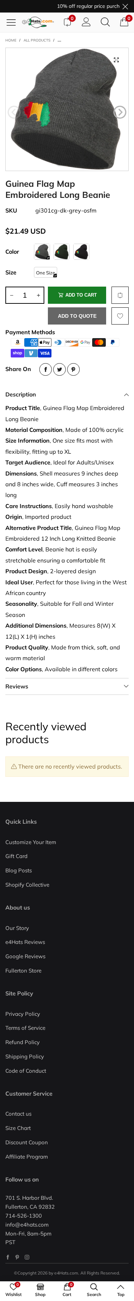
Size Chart (18, 1128)
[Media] (116, 60)
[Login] (86, 22)
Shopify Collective (27, 884)
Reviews (16, 686)
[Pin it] (73, 369)
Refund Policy (22, 1042)
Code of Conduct (25, 1070)
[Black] (81, 252)
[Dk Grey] (42, 252)
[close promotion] (125, 6)
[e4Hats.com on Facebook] (8, 1257)
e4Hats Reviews (25, 942)
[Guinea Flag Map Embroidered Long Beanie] (67, 109)
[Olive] (62, 252)
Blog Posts (18, 870)
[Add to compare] (120, 295)
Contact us (18, 1113)
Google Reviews (25, 956)
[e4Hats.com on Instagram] (27, 1257)
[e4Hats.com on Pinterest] (17, 1257)
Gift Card (16, 856)
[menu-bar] (13, 22)
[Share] (45, 369)
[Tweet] (59, 369)
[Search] (105, 22)
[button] (14, 112)
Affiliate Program (26, 1156)
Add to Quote (77, 316)
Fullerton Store (23, 970)
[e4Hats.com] (40, 22)
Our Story (17, 928)
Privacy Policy (22, 1013)
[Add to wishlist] (120, 316)
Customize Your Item (30, 842)
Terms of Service (25, 1027)
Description (20, 394)
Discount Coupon (26, 1142)
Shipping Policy (24, 1056)
